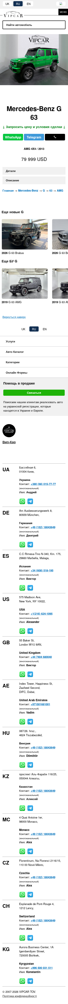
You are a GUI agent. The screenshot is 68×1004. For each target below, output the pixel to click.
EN (29, 4)
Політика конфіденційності (19, 996)
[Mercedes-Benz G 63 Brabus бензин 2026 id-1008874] (25, 248)
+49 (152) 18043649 (43, 527)
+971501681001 (40, 704)
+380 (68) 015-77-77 (43, 484)
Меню (63, 12)
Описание (12, 180)
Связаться (34, 393)
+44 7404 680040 (41, 657)
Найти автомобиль (19, 25)
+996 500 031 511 (42, 968)
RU (18, 4)
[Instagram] (13, 455)
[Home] (15, 12)
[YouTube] (23, 455)
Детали (11, 171)
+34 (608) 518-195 (42, 570)
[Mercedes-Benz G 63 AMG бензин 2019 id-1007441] (25, 298)
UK (7, 4)
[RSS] (32, 455)
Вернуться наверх (14, 317)
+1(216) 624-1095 (41, 614)
